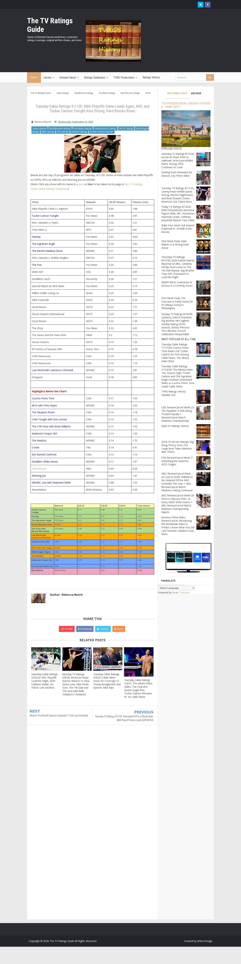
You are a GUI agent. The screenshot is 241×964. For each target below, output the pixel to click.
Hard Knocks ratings (105, 128)
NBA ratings (48, 131)
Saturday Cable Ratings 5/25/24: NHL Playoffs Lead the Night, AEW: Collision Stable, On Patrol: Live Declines (44, 680)
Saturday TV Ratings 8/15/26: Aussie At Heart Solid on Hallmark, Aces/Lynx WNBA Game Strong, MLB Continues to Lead (177, 160)
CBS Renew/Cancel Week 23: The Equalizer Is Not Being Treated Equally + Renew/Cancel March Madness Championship (177, 414)
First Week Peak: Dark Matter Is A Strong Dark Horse (175, 244)
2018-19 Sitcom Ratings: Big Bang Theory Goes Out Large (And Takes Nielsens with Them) (177, 447)
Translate (184, 592)
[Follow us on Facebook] (207, 4)
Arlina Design (204, 941)
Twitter (104, 628)
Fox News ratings (83, 128)
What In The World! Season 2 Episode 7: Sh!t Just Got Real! (59, 715)
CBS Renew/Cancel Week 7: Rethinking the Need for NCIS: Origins (177, 461)
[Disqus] (92, 778)
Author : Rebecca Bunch (66, 595)
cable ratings (39, 128)
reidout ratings (79, 131)
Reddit (68, 628)
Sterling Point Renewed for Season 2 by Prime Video (176, 174)
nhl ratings (62, 131)
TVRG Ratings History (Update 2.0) (173, 393)
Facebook (85, 628)
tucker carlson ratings (101, 131)
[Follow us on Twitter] (200, 4)
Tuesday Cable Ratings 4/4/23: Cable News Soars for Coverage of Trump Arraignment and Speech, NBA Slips (107, 680)
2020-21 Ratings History (175, 426)
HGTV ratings (126, 128)
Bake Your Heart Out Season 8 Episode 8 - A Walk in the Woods (177, 229)
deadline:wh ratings (60, 128)
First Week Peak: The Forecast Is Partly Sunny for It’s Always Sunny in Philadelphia (177, 303)
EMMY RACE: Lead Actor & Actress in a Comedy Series (176, 284)
